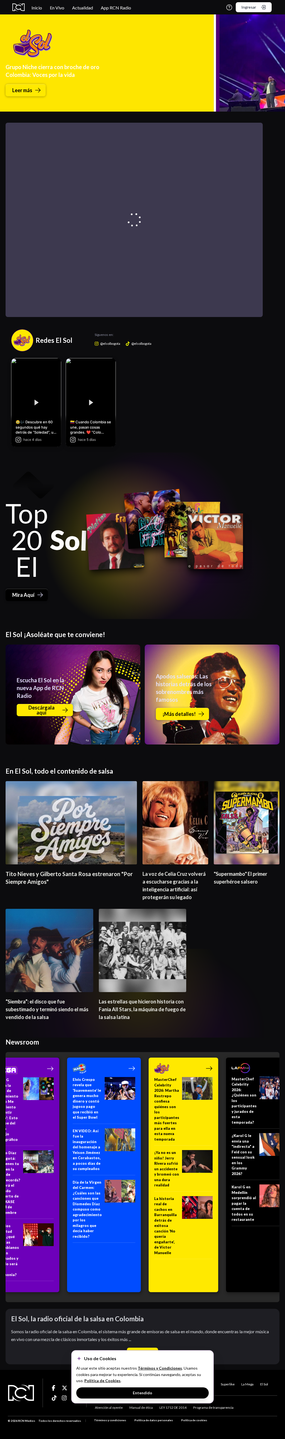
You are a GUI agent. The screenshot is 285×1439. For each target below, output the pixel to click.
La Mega (247, 1384)
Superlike (228, 1384)
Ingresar (248, 7)
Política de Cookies (102, 1380)
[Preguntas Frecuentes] (229, 7)
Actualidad (82, 7)
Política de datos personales (153, 1420)
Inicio (36, 7)
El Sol (264, 1384)
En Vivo (57, 7)
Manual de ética (141, 1407)
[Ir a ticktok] (54, 1388)
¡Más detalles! (179, 714)
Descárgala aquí (41, 710)
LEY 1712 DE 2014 (172, 1407)
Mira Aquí (23, 595)
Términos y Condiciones (160, 1368)
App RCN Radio (116, 7)
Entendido (142, 1392)
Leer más (22, 90)
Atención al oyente (109, 1407)
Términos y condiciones (110, 1420)
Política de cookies (194, 1420)
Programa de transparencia (213, 1407)
